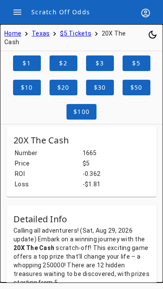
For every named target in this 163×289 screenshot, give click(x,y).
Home (12, 33)
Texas (41, 33)
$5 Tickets (75, 33)
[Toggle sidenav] (17, 12)
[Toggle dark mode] (152, 34)
